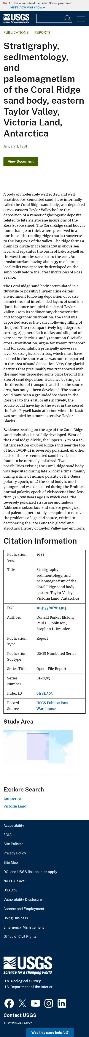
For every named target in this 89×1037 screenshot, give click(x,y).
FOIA (7, 835)
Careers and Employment (23, 909)
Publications (16, 32)
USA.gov (10, 890)
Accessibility (13, 826)
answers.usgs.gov (17, 1022)
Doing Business (15, 918)
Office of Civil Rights (20, 937)
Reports (42, 32)
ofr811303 (45, 693)
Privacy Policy (14, 853)
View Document (21, 161)
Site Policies (13, 844)
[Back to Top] (73, 1021)
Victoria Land (14, 806)
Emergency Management (23, 927)
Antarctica (12, 799)
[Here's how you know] (44, 5)
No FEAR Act (13, 881)
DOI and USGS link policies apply (30, 872)
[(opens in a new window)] (9, 1003)
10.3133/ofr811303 (51, 608)
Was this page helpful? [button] (50, 1033)
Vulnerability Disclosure (22, 900)
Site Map (10, 863)
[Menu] (81, 19)
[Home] (16, 22)
